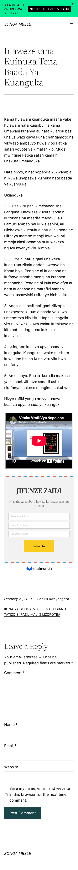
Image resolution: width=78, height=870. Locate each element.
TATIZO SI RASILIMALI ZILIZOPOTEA (32, 614)
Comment (14, 673)
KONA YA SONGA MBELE (24, 609)
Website (11, 767)
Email (10, 746)
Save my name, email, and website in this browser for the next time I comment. (39, 794)
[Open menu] (71, 24)
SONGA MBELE (17, 24)
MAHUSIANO (56, 609)
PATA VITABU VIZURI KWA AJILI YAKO (13, 9)
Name (10, 724)
